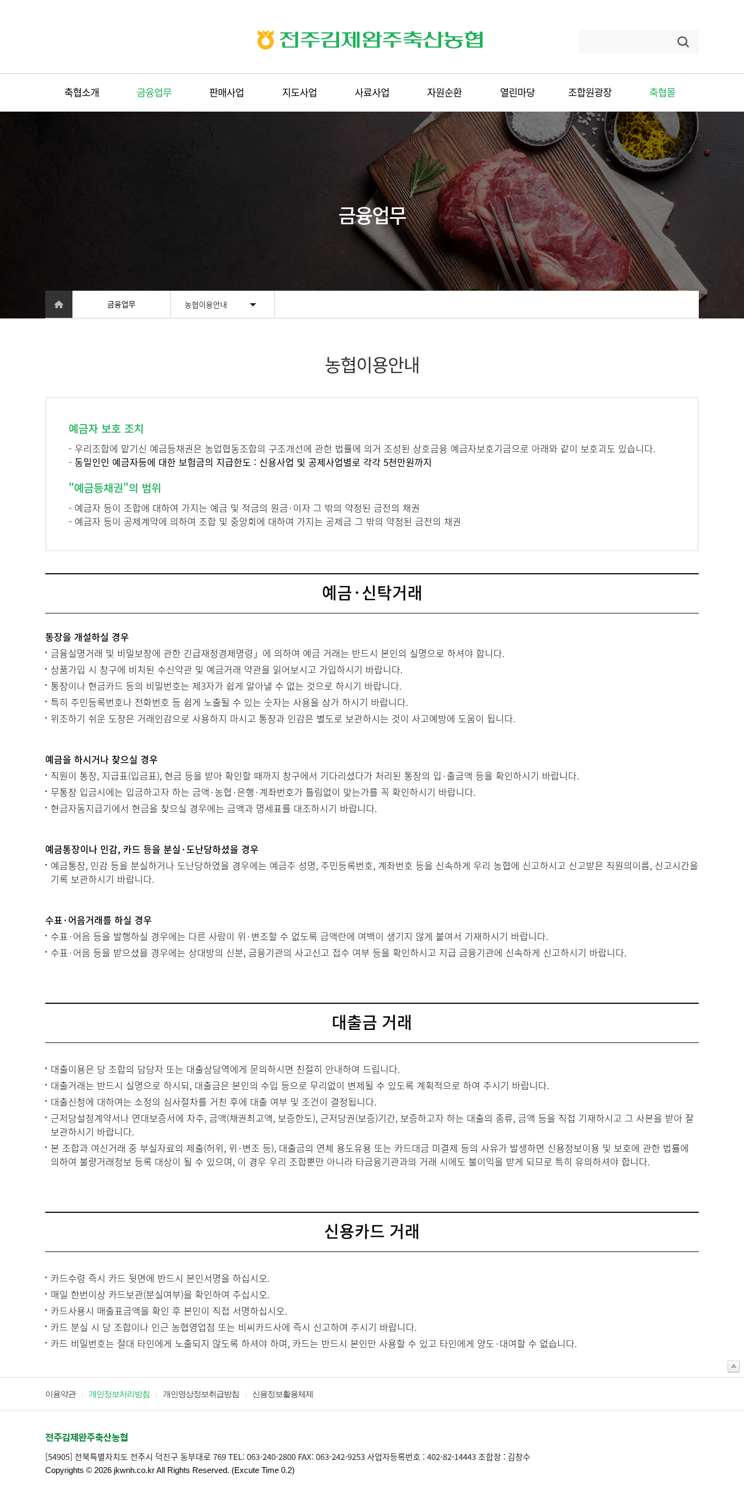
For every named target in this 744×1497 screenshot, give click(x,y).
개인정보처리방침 (119, 1394)
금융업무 (154, 92)
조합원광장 (590, 92)
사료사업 (372, 92)
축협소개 (81, 92)
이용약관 (60, 1394)
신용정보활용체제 (282, 1394)
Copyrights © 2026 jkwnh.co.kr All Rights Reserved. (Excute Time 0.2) (170, 1470)
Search (684, 42)
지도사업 (299, 92)
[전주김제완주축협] (370, 47)
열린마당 (517, 92)
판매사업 (226, 92)
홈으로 (58, 304)
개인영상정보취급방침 (201, 1394)
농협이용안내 (206, 304)
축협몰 (662, 92)
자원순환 (444, 92)
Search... (600, 42)
